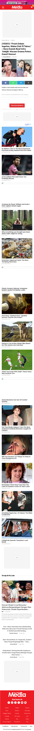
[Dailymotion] (25, 702)
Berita (13, 40)
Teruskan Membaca (17, 105)
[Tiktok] (19, 702)
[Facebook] (9, 702)
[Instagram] (12, 702)
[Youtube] (22, 702)
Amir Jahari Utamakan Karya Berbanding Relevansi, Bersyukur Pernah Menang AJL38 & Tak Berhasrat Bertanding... (17, 629)
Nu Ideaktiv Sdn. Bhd (15, 729)
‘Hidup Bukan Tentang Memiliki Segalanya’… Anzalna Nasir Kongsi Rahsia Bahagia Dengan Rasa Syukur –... (17, 653)
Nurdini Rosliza (14, 633)
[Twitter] (15, 702)
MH (2, 611)
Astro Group (29, 729)
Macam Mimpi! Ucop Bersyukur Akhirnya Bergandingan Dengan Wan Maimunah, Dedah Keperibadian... (16, 607)
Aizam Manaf (6, 56)
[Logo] (17, 7)
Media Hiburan (5, 40)
